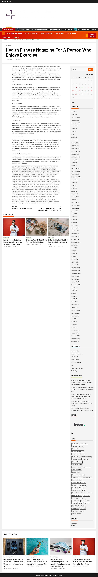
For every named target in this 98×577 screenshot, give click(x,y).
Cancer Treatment (16, 171)
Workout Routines (53, 203)
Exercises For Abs (35, 176)
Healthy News (60, 33)
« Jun (72, 102)
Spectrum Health (42, 199)
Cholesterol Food (36, 171)
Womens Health (44, 203)
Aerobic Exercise (42, 166)
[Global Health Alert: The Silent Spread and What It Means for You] (58, 227)
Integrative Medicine (29, 189)
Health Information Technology (44, 181)
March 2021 (74, 259)
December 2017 (75, 276)
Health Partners (30, 183)
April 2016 (74, 324)
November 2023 (75, 171)
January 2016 (75, 333)
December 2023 (75, 168)
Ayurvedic (54, 167)
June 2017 (74, 293)
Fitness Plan (27, 177)
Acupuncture (24, 166)
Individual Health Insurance (18, 189)
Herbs (57, 186)
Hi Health (14, 188)
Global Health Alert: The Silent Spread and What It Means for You (58, 242)
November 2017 (75, 279)
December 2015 (75, 336)
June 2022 (74, 216)
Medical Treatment (47, 33)
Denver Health (15, 174)
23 (91, 91)
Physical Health (44, 198)
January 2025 (75, 145)
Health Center (39, 179)
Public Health (15, 199)
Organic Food (44, 196)
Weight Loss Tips (31, 203)
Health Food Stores (32, 181)
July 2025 (74, 128)
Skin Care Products (31, 199)
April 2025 (74, 137)
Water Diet (56, 201)
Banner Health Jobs (26, 169)
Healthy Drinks (49, 184)
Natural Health (34, 194)
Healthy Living (56, 184)
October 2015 (75, 341)
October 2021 (75, 239)
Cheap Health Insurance (26, 171)
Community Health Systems (30, 172)
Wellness (38, 203)
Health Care (32, 179)
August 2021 (74, 245)
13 (82, 87)
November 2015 (75, 338)
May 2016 (74, 321)
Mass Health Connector (43, 191)
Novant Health (15, 196)
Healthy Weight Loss (50, 186)
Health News (23, 183)
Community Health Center (17, 172)
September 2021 (75, 242)
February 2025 (75, 143)
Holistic (19, 188)
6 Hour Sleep (17, 166)
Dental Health (71, 33)
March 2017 (74, 302)
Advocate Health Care (33, 166)
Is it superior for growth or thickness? (22, 207)
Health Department (54, 179)
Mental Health (57, 193)
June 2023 (74, 185)
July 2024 (74, 162)
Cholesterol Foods (45, 171)
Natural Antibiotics (26, 194)
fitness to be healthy (31, 33)
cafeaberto (74, 523)
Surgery (22, 201)
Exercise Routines (26, 176)
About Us (16, 37)
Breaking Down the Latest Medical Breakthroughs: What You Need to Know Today (13, 242)
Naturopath (55, 194)
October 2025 (75, 120)
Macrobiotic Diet (24, 191)
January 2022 (75, 231)
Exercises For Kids (45, 176)
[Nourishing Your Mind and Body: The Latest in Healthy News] (36, 227)
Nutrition (30, 196)
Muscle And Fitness (16, 194)
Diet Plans (38, 174)
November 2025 (75, 117)
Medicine (41, 193)
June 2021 (74, 250)
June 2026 (74, 114)
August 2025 (74, 126)
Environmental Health (16, 176)
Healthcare (14, 184)
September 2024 (75, 157)
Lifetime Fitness (55, 189)
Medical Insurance (34, 193)
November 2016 (75, 313)
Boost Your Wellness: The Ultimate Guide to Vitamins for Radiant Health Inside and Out (82, 389)
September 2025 (75, 123)
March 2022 (74, 225)
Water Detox (50, 201)
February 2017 (75, 304)
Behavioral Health (35, 169)
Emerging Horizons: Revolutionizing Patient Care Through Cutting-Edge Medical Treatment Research (80, 396)
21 (85, 91)
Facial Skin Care (15, 177)
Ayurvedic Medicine (16, 169)
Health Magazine (16, 183)
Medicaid (51, 191)
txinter (73, 525)
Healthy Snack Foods (32, 186)
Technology (74, 371)
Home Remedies (32, 188)
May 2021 (74, 253)
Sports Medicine (15, 201)
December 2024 (75, 148)
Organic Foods (51, 196)
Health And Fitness (52, 177)
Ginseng (33, 177)
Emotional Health (54, 174)
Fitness (21, 177)
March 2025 (74, 140)
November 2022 (75, 205)
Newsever (51, 575)
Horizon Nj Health (55, 188)
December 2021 (75, 233)
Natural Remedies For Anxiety (45, 194)
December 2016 (75, 310)
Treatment (27, 201)
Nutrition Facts (36, 196)
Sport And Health (51, 199)
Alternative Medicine (36, 167)
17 (73, 91)
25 (76, 94)
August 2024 (74, 160)
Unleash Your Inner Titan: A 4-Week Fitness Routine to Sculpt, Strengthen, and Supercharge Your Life (46, 29)
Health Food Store (23, 181)
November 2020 (75, 270)
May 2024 (74, 165)
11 (76, 87)
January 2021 (75, 265)
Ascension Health (46, 167)
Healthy (19, 184)
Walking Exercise (42, 201)
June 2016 (74, 319)
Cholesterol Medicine (55, 171)
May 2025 (74, 134)
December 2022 (75, 202)
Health (37, 177)
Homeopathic (40, 188)
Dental (57, 172)
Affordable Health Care (53, 166)
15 (88, 87)
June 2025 (74, 131)
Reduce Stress (22, 199)
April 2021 (74, 256)
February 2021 (75, 262)
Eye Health (52, 176)
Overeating (22, 198)
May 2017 (74, 296)
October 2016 (75, 316)
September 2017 (75, 285)
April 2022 (74, 222)
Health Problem (50, 183)
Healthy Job (6, 37)
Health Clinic (46, 179)
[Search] (84, 35)
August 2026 (74, 111)
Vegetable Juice (34, 201)
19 (79, 91)
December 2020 (75, 267)
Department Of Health (24, 174)
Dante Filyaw (9, 59)
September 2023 (75, 177)
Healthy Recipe (22, 186)
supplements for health (14, 33)
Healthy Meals (15, 186)
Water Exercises (15, 203)
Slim (37, 199)
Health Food (15, 181)
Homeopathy (47, 188)
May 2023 (74, 188)
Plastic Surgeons (52, 198)
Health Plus (43, 183)
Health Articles (25, 179)
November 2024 (75, 151)
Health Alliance (43, 177)
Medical (56, 191)
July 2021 (74, 248)
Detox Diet (32, 174)
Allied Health (28, 167)
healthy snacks (41, 186)
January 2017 (75, 307)
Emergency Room (45, 174)
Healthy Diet (32, 184)
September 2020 (75, 273)
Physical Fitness (36, 198)
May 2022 (74, 219)
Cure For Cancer (51, 172)
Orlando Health (15, 198)
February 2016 (75, 330)
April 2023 (74, 191)
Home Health (24, 188)
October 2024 (75, 154)
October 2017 (75, 282)
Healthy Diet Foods (40, 184)
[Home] (3, 33)
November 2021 (75, 236)
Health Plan (37, 183)
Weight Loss (23, 203)
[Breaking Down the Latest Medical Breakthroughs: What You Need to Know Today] (14, 227)
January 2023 (75, 199)
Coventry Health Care (42, 172)
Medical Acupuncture (17, 193)
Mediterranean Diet (48, 193)
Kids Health (48, 189)
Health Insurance (56, 181)
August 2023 (74, 180)
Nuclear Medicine (23, 196)
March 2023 (74, 194)
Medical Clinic (26, 193)
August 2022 (74, 211)
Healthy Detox (25, 184)
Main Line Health (33, 191)
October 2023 (75, 174)
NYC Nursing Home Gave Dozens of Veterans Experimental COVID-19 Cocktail (49, 208)
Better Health (43, 169)
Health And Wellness (16, 179)
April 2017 (74, 299)
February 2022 (75, 228)
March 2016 (74, 327)
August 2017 (74, 287)
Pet (72, 365)
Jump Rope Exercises (40, 189)
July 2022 (74, 214)
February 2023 (75, 197)
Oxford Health (29, 198)
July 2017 (74, 290)
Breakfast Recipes (51, 169)
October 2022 (75, 208)
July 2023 (74, 182)
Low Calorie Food (16, 191)
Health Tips (57, 183)
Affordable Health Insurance (18, 167)
